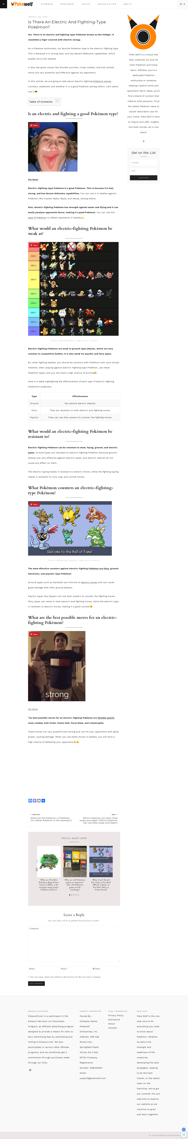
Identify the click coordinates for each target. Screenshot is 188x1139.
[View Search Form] (184, 4)
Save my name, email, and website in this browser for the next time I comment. (66, 977)
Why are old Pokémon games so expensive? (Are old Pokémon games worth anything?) (75, 885)
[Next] (111, 869)
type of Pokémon (37, 217)
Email (64, 968)
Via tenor (33, 709)
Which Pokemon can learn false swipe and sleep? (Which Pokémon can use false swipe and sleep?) (99, 819)
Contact (112, 1028)
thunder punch (106, 718)
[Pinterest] (181, 4)
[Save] (34, 125)
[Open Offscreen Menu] (3, 4)
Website (96, 968)
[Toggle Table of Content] (56, 101)
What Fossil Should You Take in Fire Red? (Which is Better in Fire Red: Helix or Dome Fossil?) (101, 885)
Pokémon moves (102, 81)
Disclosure (114, 1019)
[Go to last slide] (37, 869)
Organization (107, 4)
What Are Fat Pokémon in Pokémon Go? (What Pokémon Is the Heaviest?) (51, 818)
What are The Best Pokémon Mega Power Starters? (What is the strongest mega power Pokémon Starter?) (49, 885)
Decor (86, 4)
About (128, 4)
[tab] (69, 894)
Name (32, 968)
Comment (34, 928)
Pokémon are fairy (99, 568)
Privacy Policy (116, 1015)
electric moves (89, 582)
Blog (46, 17)
